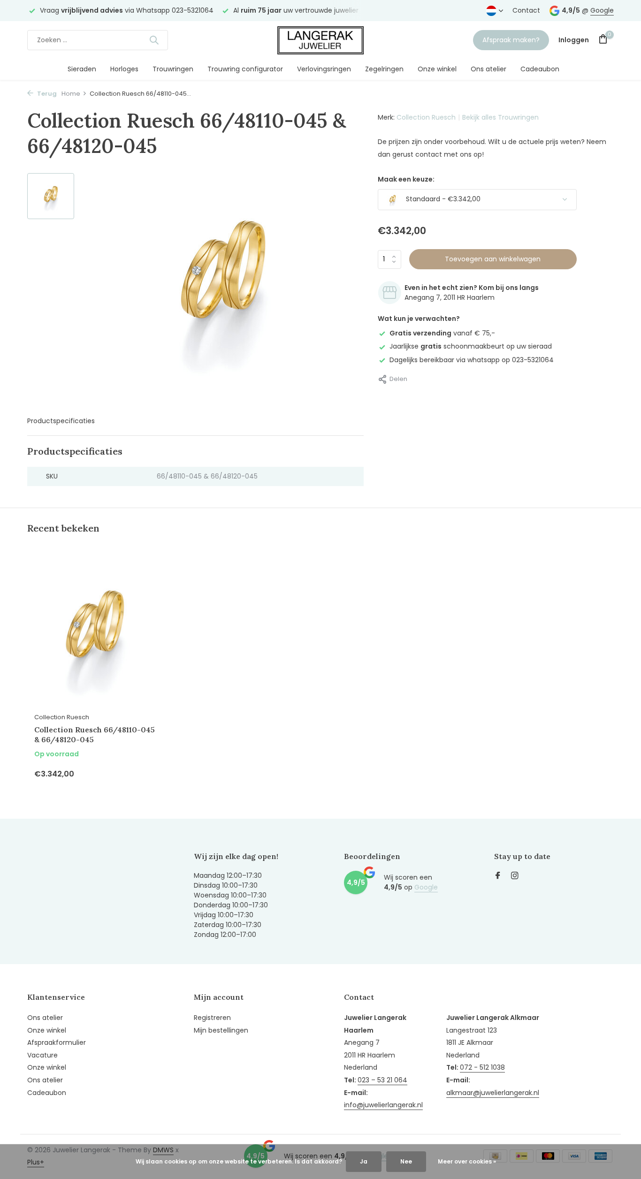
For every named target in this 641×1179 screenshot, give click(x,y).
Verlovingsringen (324, 69)
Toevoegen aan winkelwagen (493, 259)
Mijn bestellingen (221, 1030)
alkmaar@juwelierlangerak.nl (492, 1092)
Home (70, 93)
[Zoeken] (154, 40)
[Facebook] (498, 876)
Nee (406, 1161)
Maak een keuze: (406, 179)
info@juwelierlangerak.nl (383, 1105)
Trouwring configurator (245, 69)
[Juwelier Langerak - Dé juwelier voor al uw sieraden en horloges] (320, 40)
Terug (46, 93)
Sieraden (82, 69)
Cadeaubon (539, 69)
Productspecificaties (61, 421)
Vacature (42, 1055)
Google (602, 10)
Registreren (212, 1017)
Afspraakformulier (56, 1042)
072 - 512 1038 (482, 1067)
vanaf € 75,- (442, 333)
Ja (363, 1161)
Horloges (124, 69)
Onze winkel (437, 69)
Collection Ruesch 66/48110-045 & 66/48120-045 (94, 734)
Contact (526, 10)
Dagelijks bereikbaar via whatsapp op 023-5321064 (471, 359)
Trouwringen (173, 69)
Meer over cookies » (467, 1161)
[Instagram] (515, 876)
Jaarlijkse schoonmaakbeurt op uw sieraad (470, 346)
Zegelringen (384, 69)
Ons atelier (488, 69)
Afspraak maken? (511, 40)
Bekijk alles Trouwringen (500, 117)
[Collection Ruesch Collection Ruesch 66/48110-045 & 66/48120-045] (95, 632)
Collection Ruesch (426, 117)
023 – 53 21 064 (382, 1080)
